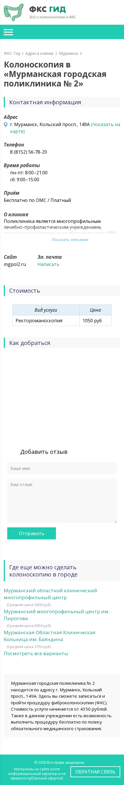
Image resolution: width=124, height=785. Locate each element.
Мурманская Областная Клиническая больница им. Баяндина (49, 636)
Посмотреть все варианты (36, 653)
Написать (48, 264)
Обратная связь (95, 772)
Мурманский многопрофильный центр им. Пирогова (57, 615)
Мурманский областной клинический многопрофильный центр (50, 594)
